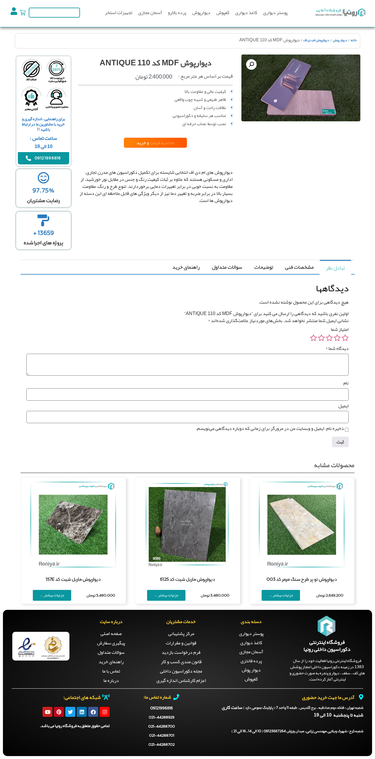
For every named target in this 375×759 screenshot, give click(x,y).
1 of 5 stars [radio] (345, 337)
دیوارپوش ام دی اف (316, 40)
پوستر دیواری (275, 12)
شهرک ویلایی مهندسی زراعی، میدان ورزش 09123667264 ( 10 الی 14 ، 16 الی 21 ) (297, 731)
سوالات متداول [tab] (227, 267)
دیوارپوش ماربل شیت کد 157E (73, 579)
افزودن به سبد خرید (195, 230)
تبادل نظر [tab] (335, 268)
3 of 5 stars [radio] (329, 337)
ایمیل (343, 406)
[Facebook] (93, 712)
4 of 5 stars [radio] (321, 337)
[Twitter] (70, 712)
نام (346, 383)
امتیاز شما (340, 329)
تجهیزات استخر (118, 12)
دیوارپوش (201, 12)
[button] (251, 64)
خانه (354, 40)
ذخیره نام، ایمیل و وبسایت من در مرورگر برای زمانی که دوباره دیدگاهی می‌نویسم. (270, 428)
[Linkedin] (82, 712)
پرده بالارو (177, 12)
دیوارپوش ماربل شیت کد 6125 (187, 579)
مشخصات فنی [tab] (299, 267)
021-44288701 (161, 735)
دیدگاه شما (337, 348)
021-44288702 (162, 745)
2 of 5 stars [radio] (337, 337)
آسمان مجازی (150, 12)
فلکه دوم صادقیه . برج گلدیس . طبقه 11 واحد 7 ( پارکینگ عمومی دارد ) (303, 708)
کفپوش (222, 12)
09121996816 (161, 708)
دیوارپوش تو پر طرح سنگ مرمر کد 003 (302, 579)
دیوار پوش (340, 40)
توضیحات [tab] (263, 267)
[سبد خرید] (22, 12)
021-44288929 (161, 717)
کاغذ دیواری (246, 12)
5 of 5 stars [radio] (313, 337)
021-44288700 (161, 726)
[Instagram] (105, 712)
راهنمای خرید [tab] (186, 267)
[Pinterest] (59, 712)
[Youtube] (47, 712)
